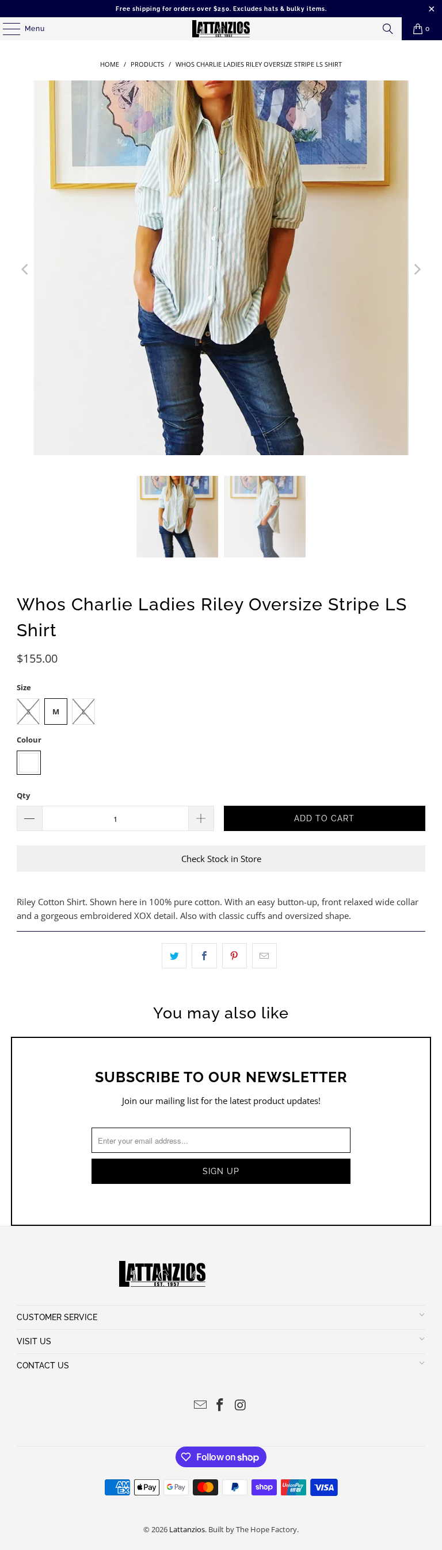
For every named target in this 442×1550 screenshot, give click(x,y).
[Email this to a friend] (264, 955)
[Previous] (25, 269)
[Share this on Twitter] (174, 955)
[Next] (416, 269)
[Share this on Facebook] (204, 955)
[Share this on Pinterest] (234, 955)
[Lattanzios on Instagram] (240, 1405)
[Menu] (6, 28)
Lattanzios (187, 1529)
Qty (23, 795)
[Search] (388, 28)
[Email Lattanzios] (200, 1405)
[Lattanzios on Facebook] (220, 1405)
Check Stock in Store (221, 858)
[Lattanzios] (221, 28)
